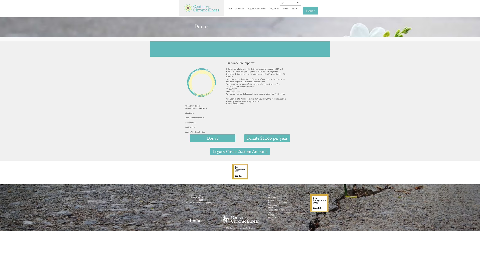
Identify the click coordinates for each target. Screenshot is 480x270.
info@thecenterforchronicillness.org (197, 202)
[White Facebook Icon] (190, 220)
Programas (272, 205)
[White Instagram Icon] (199, 220)
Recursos (272, 207)
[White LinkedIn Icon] (195, 220)
